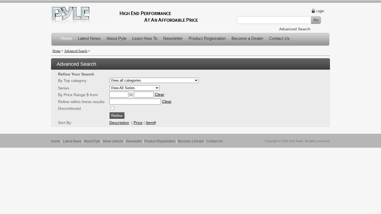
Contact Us (279, 38)
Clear (159, 94)
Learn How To (144, 38)
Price (138, 122)
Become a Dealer (247, 38)
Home (66, 38)
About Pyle (116, 38)
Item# (151, 122)
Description (119, 122)
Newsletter (173, 38)
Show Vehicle (113, 141)
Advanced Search (294, 29)
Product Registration (207, 38)
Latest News (89, 38)
